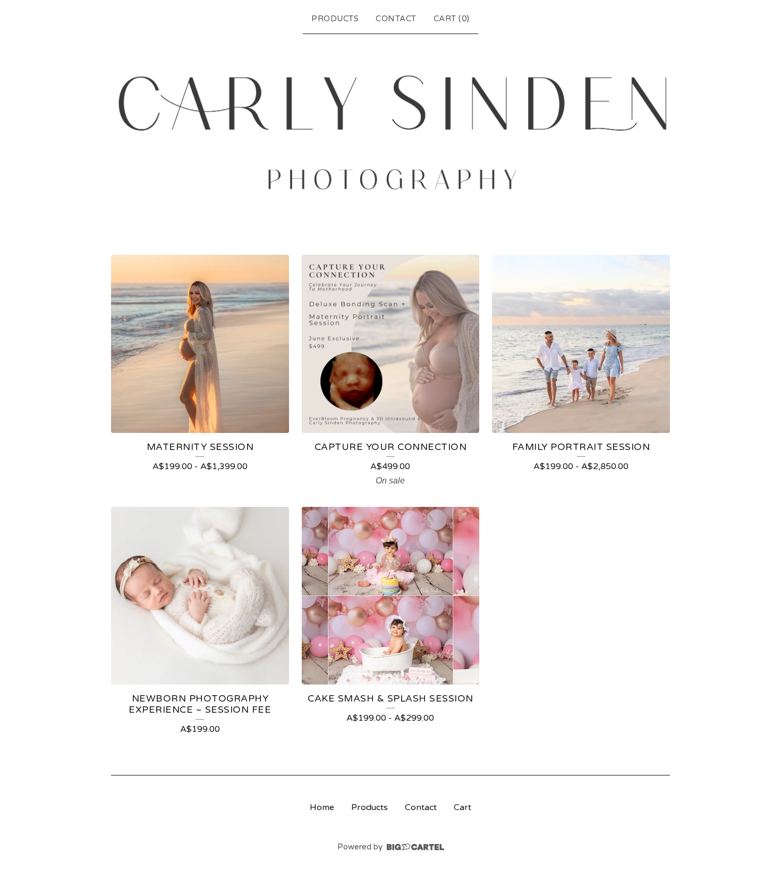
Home (322, 807)
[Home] (390, 133)
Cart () (452, 18)
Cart (462, 807)
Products (335, 18)
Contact (396, 18)
